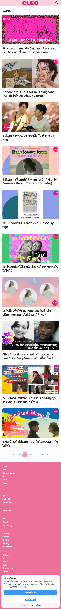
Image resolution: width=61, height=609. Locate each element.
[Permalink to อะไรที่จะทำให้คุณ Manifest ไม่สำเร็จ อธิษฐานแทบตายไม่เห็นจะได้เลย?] (30, 291)
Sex (4, 469)
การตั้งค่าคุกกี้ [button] (30, 600)
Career (5, 537)
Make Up (6, 499)
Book (5, 561)
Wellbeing (7, 547)
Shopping (7, 525)
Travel (5, 571)
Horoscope (7, 568)
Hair (4, 496)
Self (4, 476)
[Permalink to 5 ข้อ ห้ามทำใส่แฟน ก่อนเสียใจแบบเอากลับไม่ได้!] (30, 422)
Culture (6, 555)
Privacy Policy (22, 587)
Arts (4, 558)
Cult (4, 565)
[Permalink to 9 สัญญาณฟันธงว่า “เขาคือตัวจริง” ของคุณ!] (30, 116)
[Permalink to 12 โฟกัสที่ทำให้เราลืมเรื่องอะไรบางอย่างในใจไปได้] (30, 247)
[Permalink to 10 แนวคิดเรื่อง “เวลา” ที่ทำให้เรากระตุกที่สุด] (30, 204)
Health (5, 540)
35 (41, 454)
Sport (5, 522)
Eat (4, 518)
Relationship (8, 473)
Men (4, 483)
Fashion (6, 510)
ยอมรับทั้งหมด (30, 592)
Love (4, 466)
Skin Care (7, 502)
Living (5, 533)
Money (5, 543)
